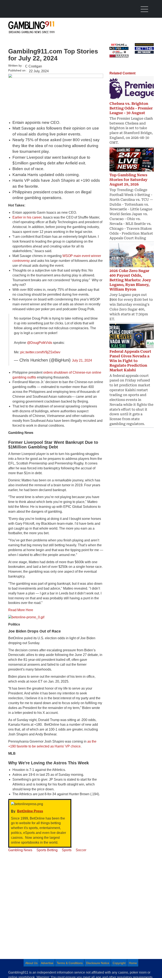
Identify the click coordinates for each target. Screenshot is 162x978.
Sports (67, 850)
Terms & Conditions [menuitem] (70, 963)
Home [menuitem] (133, 963)
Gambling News (20, 850)
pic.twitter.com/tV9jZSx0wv (40, 352)
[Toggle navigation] (144, 9)
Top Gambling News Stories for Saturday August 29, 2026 (128, 179)
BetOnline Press (30, 811)
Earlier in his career (26, 217)
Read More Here (20, 610)
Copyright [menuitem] (119, 963)
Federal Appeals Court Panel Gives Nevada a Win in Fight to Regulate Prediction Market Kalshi (130, 360)
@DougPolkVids (39, 342)
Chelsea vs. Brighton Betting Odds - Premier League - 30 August (131, 108)
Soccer (81, 850)
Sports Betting (47, 850)
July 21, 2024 (82, 360)
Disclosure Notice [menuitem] (97, 963)
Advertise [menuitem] (47, 963)
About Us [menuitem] (31, 963)
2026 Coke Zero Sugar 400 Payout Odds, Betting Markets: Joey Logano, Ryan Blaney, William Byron (130, 280)
